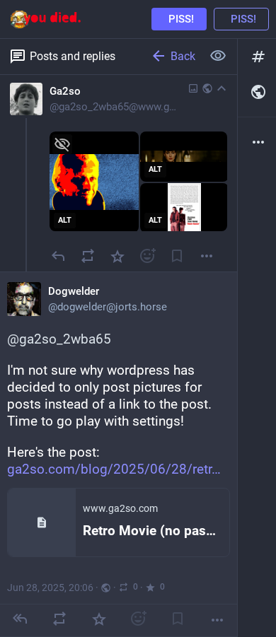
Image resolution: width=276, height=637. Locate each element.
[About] (257, 142)
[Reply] (58, 255)
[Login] (241, 19)
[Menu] (206, 255)
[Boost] (87, 255)
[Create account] (179, 19)
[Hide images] (62, 144)
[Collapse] (221, 88)
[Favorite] (117, 255)
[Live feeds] (257, 92)
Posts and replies (72, 56)
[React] (147, 255)
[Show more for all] (218, 56)
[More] (217, 620)
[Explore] (257, 56)
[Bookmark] (176, 255)
